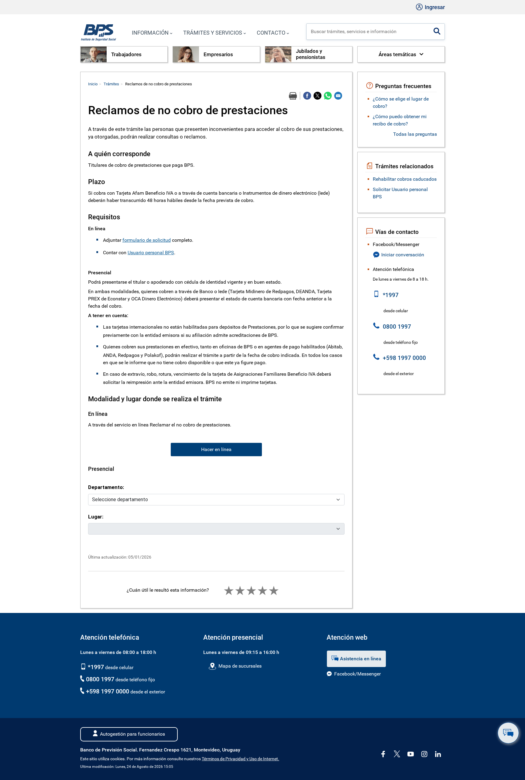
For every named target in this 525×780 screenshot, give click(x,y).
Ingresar (434, 7)
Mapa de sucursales (239, 666)
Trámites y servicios (212, 32)
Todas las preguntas (415, 134)
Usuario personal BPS (151, 252)
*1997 (95, 667)
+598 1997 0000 (107, 691)
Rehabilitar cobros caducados (405, 179)
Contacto (271, 32)
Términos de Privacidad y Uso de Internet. (240, 758)
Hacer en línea (216, 449)
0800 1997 (100, 679)
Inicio (93, 84)
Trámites (111, 84)
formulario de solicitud (146, 240)
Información (150, 32)
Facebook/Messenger (357, 674)
